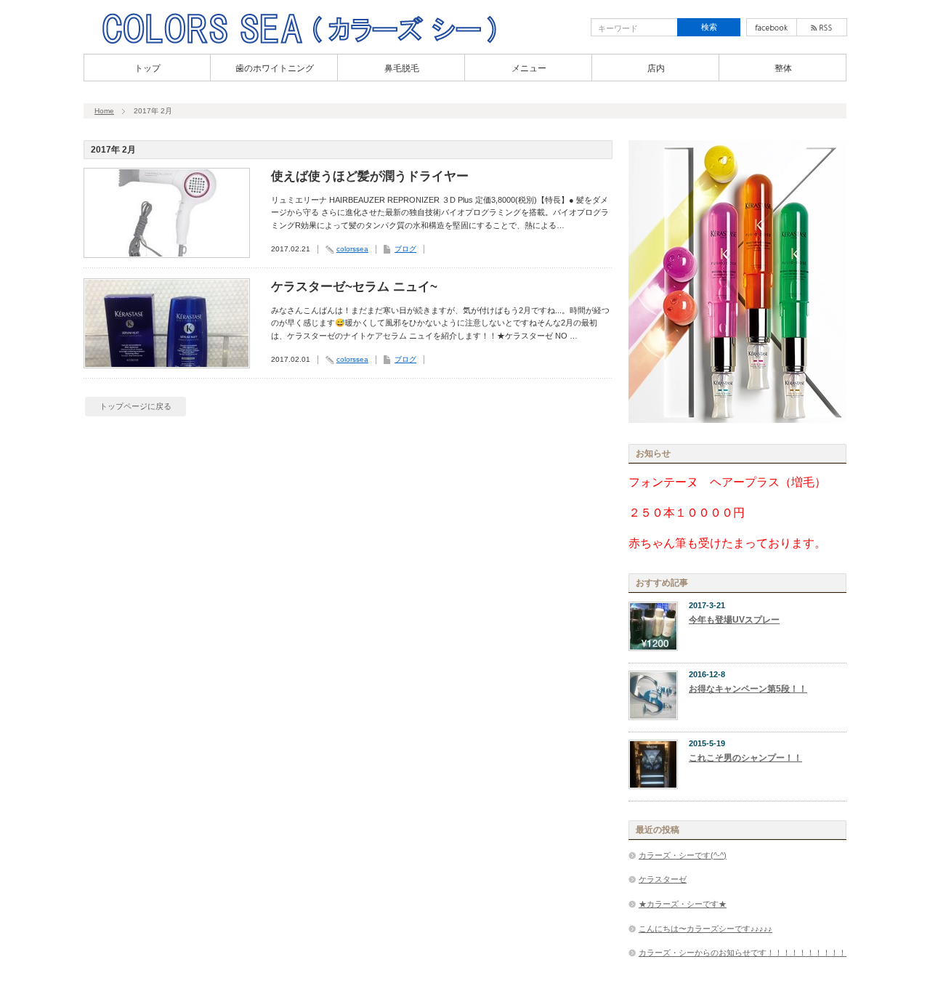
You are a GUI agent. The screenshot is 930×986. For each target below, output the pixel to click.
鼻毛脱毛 (401, 68)
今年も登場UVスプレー (734, 620)
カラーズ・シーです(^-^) (683, 855)
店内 (656, 68)
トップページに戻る (135, 406)
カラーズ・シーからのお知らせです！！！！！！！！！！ (742, 952)
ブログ (405, 249)
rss (821, 27)
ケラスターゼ (663, 879)
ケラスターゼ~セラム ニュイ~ (354, 287)
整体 (783, 68)
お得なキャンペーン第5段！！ (748, 689)
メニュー (529, 68)
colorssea (352, 249)
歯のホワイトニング (274, 68)
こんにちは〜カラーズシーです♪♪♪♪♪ (705, 928)
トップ (147, 68)
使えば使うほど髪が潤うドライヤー (370, 176)
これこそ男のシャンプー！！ (745, 758)
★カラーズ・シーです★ (683, 904)
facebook (771, 27)
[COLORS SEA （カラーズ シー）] (299, 42)
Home (104, 111)
